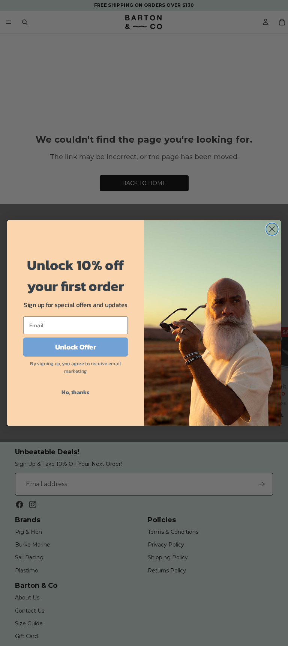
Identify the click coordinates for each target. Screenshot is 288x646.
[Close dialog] (272, 229)
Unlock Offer (75, 347)
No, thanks (75, 392)
